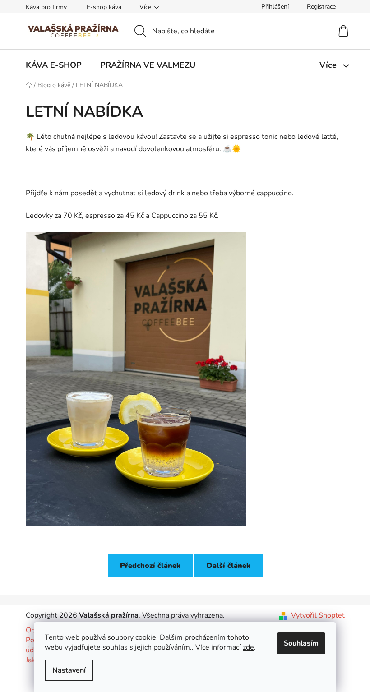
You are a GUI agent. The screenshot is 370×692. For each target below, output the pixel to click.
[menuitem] (54, 65)
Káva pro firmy (46, 7)
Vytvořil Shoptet (318, 615)
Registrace (321, 6)
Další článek (228, 566)
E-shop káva (104, 7)
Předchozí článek (150, 566)
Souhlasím (301, 643)
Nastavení (69, 670)
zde (248, 647)
